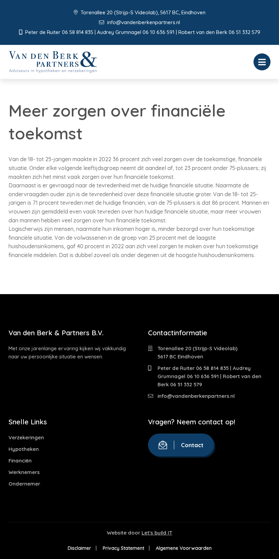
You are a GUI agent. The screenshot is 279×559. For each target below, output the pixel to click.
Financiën (20, 460)
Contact (192, 444)
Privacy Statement (123, 548)
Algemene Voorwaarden (184, 548)
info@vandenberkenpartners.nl (143, 22)
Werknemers (24, 472)
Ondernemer (24, 483)
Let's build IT (157, 532)
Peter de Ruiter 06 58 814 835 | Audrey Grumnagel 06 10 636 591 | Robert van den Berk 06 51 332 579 (209, 376)
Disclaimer (79, 548)
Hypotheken (24, 449)
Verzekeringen (26, 437)
